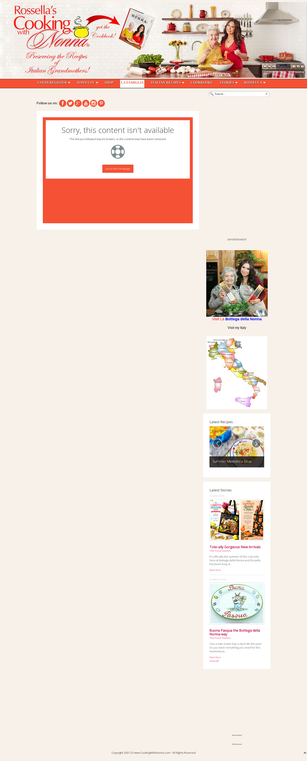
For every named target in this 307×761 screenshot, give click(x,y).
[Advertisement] (234, 173)
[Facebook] (62, 103)
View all (214, 661)
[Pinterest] (101, 103)
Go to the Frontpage (117, 168)
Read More (215, 570)
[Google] (78, 103)
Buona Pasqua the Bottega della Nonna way (234, 632)
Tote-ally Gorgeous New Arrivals (235, 547)
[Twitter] (70, 103)
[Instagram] (93, 103)
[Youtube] (85, 103)
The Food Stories (220, 551)
